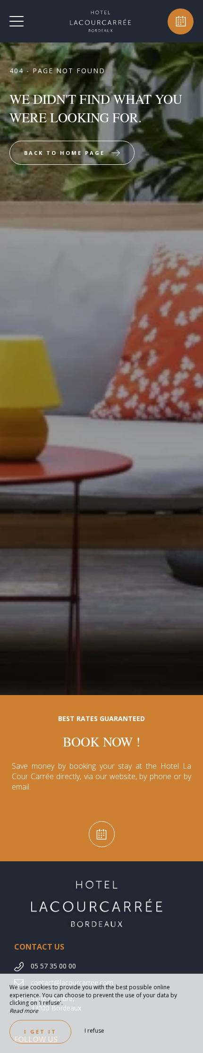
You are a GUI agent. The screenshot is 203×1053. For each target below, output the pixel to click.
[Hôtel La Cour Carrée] (100, 21)
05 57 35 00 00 (53, 965)
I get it (40, 1031)
